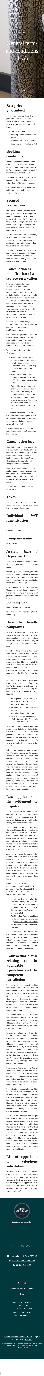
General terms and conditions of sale (18, 1337)
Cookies (28, 1339)
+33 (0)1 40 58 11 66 (23, 1265)
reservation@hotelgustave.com (22, 713)
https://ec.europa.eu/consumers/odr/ (19, 948)
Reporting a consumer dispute (26, 922)
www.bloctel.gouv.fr (13, 1191)
